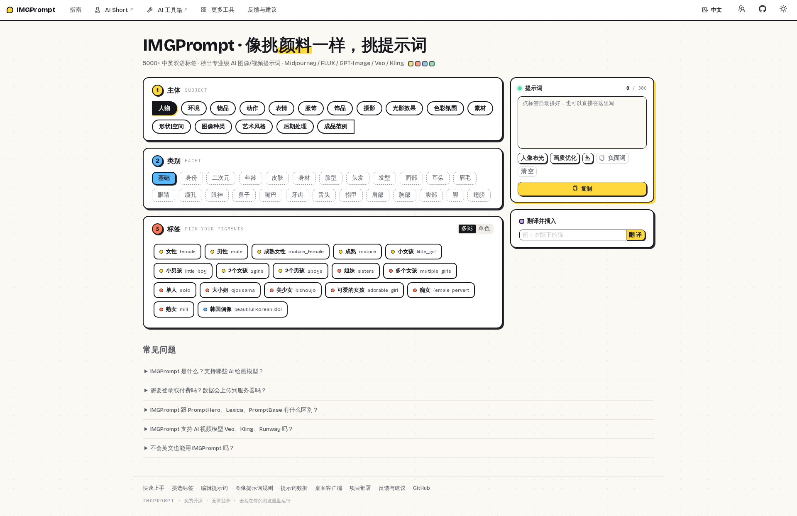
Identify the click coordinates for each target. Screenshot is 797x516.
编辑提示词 (214, 488)
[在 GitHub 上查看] (762, 10)
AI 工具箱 (173, 10)
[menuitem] (75, 10)
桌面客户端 (328, 488)
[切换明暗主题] (783, 10)
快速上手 (153, 488)
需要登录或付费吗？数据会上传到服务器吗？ (208, 390)
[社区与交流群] (742, 10)
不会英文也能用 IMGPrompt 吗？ (192, 448)
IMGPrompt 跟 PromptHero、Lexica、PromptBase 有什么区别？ (234, 409)
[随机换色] (587, 158)
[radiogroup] (475, 229)
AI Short (119, 10)
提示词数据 (294, 488)
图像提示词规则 (254, 488)
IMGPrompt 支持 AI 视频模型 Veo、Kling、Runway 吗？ (221, 429)
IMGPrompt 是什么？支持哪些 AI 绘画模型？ (207, 371)
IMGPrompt (36, 10)
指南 (75, 9)
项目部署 (360, 488)
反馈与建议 (262, 9)
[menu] (379, 10)
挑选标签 (182, 488)
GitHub (421, 488)
